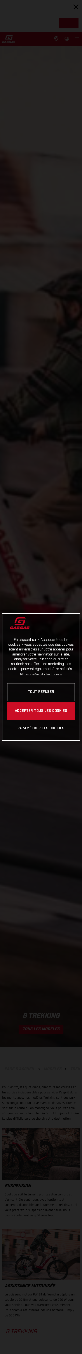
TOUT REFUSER (41, 691)
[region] (41, 677)
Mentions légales (54, 674)
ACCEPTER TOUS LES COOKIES (41, 710)
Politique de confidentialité (32, 674)
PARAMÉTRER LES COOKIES (41, 728)
